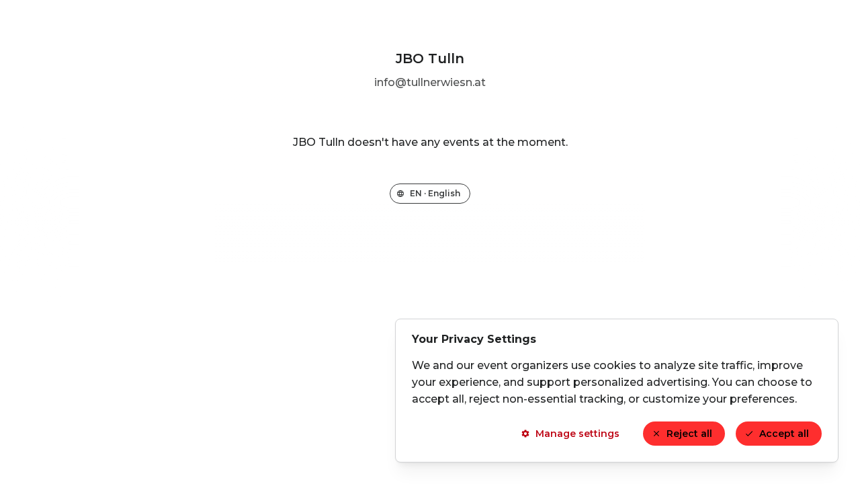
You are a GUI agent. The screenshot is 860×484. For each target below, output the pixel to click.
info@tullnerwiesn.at (430, 82)
